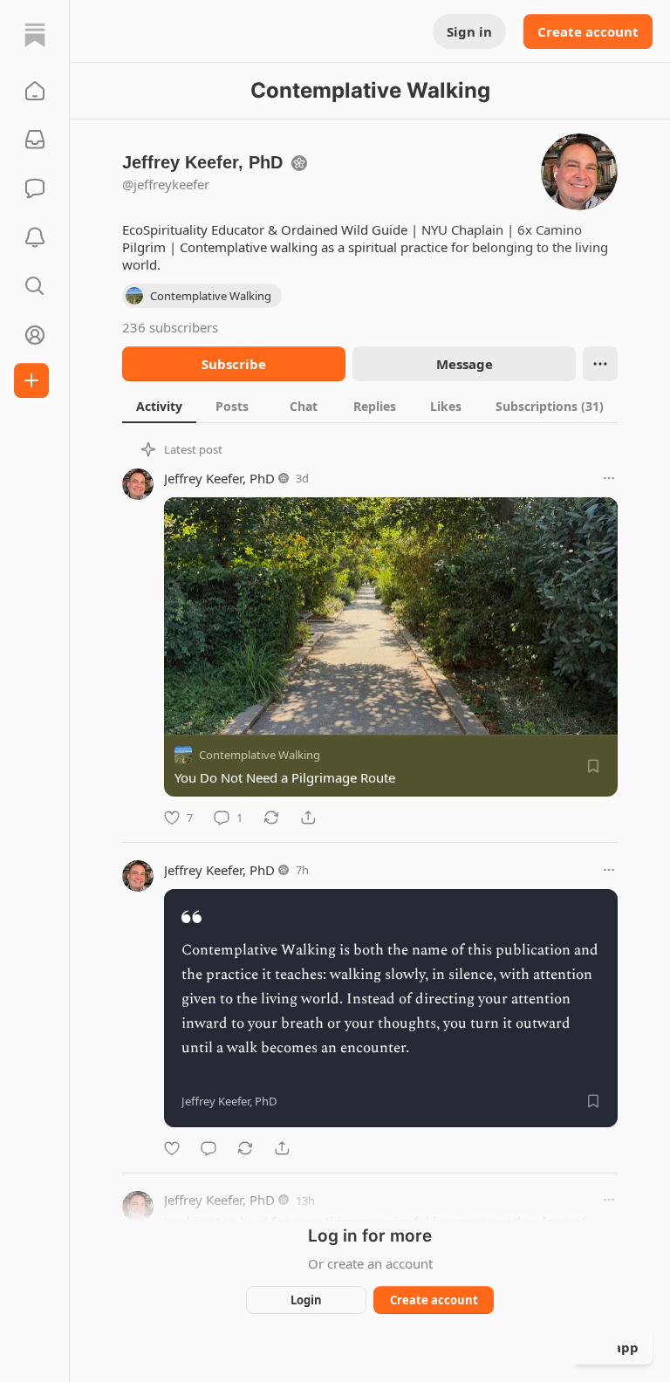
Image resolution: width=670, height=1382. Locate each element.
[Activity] (35, 237)
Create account (588, 31)
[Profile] (35, 335)
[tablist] (370, 405)
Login (306, 1300)
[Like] (172, 1148)
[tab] (159, 405)
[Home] (35, 35)
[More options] (609, 478)
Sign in (469, 31)
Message (464, 364)
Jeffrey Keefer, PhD (219, 478)
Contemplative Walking (259, 755)
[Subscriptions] (35, 140)
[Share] (308, 817)
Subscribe (234, 364)
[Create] (31, 380)
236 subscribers (170, 327)
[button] (35, 91)
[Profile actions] (600, 363)
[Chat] (35, 188)
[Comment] (208, 1148)
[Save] (593, 766)
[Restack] (271, 817)
